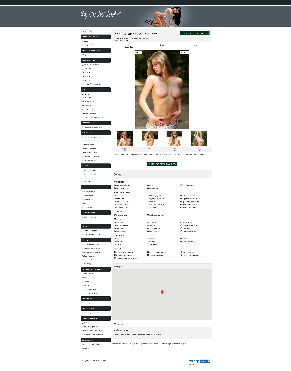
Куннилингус (87, 207)
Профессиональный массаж (93, 248)
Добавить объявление (90, 323)
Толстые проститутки (90, 221)
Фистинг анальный (89, 289)
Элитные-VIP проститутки (91, 84)
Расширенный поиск (90, 45)
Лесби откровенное (89, 178)
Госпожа (85, 281)
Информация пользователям (93, 313)
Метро (84, 55)
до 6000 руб (86, 76)
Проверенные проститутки (92, 127)
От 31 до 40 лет (88, 101)
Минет (84, 203)
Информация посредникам (92, 334)
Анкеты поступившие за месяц (93, 141)
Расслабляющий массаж (91, 252)
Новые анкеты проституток (92, 137)
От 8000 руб (87, 80)
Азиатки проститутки (90, 230)
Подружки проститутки (90, 156)
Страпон (85, 285)
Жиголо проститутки (89, 148)
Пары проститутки (89, 160)
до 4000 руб (86, 72)
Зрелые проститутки (89, 113)
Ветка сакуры (87, 263)
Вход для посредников (90, 326)
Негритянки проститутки (91, 234)
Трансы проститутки (89, 152)
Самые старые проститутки (92, 117)
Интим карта (87, 303)
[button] (162, 292)
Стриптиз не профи (89, 174)
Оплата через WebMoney (91, 344)
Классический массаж (90, 244)
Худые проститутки (89, 217)
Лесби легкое (87, 181)
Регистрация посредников (92, 330)
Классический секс (89, 191)
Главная (85, 41)
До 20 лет (86, 94)
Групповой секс (88, 199)
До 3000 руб (87, 68)
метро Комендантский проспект (138, 38)
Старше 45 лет (87, 109)
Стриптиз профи (88, 170)
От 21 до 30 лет (88, 98)
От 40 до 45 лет (88, 105)
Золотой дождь (88, 273)
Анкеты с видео (88, 144)
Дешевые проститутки (90, 64)
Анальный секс (88, 195)
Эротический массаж (90, 260)
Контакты (85, 348)
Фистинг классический (90, 293)
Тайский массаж (88, 256)
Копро (84, 277)
